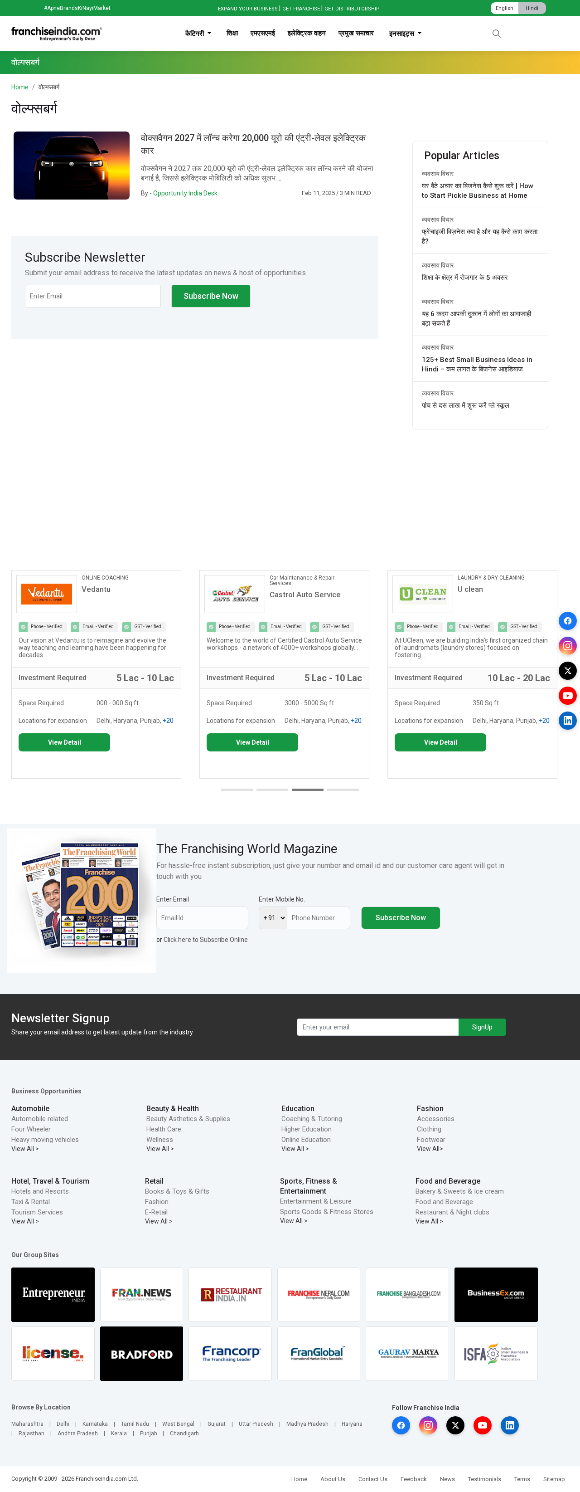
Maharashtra (27, 1424)
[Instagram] (568, 646)
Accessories (435, 1119)
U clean (470, 589)
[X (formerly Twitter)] (568, 671)
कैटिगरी (195, 33)
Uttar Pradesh (256, 1424)
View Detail (64, 742)
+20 (168, 720)
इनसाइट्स (402, 33)
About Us (332, 1479)
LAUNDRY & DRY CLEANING (491, 578)
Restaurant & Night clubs (452, 1212)
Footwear (431, 1140)
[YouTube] (568, 696)
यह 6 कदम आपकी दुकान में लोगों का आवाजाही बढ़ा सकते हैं (476, 318)
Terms (522, 1479)
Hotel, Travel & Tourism (50, 1181)
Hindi (532, 8)
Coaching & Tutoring (311, 1119)
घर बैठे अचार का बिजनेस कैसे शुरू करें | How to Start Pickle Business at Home (477, 191)
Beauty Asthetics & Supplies (188, 1119)
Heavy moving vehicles (45, 1140)
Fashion (430, 1108)
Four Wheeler (31, 1129)
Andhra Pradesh (78, 1433)
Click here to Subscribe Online (206, 939)
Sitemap (554, 1479)
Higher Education (306, 1129)
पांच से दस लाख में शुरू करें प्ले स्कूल (465, 405)
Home (20, 87)
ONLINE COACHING (105, 578)
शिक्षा (232, 33)
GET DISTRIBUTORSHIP (352, 9)
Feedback (414, 1479)
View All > (25, 1148)
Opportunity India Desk (185, 193)
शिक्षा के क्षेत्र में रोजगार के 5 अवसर (465, 277)
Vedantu (96, 589)
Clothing (429, 1129)
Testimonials (484, 1479)
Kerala (119, 1433)
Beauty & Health (172, 1108)
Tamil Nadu (135, 1424)
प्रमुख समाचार (356, 33)
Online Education (306, 1140)
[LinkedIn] (568, 721)
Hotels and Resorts (40, 1191)
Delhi (63, 1424)
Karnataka (95, 1424)
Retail (154, 1181)
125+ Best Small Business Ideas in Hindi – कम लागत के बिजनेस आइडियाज (477, 364)
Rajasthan (31, 1433)
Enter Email (172, 899)
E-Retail (156, 1212)
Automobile (30, 1108)
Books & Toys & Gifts (177, 1191)
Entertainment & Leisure (316, 1201)
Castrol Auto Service (305, 594)
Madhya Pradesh (307, 1424)
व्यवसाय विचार (438, 173)
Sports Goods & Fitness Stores (326, 1212)
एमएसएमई (263, 33)
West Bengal (178, 1424)
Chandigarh (184, 1433)
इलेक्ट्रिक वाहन (307, 33)
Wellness (159, 1140)
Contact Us (372, 1479)
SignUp (482, 1027)
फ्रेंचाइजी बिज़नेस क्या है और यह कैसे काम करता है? (479, 236)
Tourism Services (37, 1212)
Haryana (352, 1424)
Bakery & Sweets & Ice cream (460, 1191)
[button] (237, 790)
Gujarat (217, 1424)
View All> (430, 1148)
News (447, 1479)
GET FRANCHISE (301, 9)
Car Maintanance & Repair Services (302, 580)
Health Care (163, 1129)
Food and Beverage (448, 1181)
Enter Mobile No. (282, 899)
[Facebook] (568, 621)
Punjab (148, 1433)
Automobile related (39, 1119)
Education (297, 1108)
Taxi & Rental (30, 1202)
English (504, 8)
